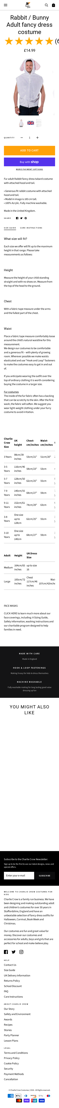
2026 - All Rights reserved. (40, 1090)
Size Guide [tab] (10, 228)
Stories (8, 1030)
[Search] (46, 4)
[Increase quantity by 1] (37, 138)
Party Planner (11, 1035)
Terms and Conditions (16, 1053)
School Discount (13, 986)
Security (8, 1069)
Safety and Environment (17, 1014)
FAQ (6, 991)
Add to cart (29, 150)
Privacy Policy (12, 1058)
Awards (8, 1019)
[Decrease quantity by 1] (22, 138)
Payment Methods (14, 1074)
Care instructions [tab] (31, 228)
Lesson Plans (11, 1041)
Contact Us (10, 965)
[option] (29, 85)
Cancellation (11, 1079)
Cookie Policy (11, 1063)
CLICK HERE (10, 613)
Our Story (9, 1009)
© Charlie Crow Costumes (19, 1090)
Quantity (9, 137)
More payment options (29, 169)
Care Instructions (13, 997)
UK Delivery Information (17, 975)
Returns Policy (12, 981)
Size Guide (9, 970)
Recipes (8, 1025)
